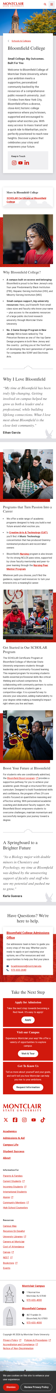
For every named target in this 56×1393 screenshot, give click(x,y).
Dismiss (11, 1387)
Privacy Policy (10, 1340)
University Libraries (13, 1236)
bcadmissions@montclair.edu (26, 966)
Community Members (14, 1202)
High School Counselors (15, 1207)
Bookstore (8, 1263)
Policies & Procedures (35, 1340)
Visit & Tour (28, 1053)
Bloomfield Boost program (21, 778)
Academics (10, 1131)
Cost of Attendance (13, 1246)
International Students (15, 1191)
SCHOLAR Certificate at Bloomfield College (26, 200)
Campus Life (10, 1144)
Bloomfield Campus (34, 1308)
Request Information (28, 1087)
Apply (28, 1019)
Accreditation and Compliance (18, 1344)
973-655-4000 (34, 1300)
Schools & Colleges (21, 41)
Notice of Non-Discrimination (18, 1348)
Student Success (13, 1151)
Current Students (12, 1181)
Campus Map (10, 1226)
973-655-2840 (18, 970)
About (7, 1157)
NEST (6, 1257)
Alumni (6, 1197)
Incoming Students (13, 1186)
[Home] (13, 4)
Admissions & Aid (14, 1138)
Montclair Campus (33, 1285)
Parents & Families (13, 1175)
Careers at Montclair (13, 1241)
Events (6, 1268)
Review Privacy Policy (36, 1387)
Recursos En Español (14, 1231)
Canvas (6, 1252)
